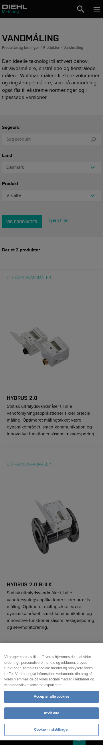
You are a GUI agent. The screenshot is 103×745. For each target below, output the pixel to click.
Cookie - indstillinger (51, 729)
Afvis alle (51, 713)
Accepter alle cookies (51, 696)
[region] (51, 691)
